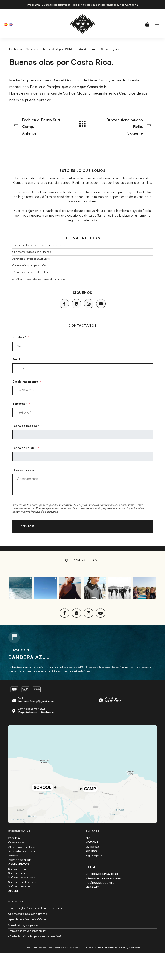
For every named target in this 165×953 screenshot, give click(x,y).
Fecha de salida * (25, 448)
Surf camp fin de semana (22, 882)
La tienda (92, 847)
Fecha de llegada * (27, 425)
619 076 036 (113, 701)
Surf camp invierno (19, 886)
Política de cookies (100, 882)
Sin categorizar (112, 49)
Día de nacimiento (26, 381)
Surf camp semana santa (21, 877)
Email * (18, 359)
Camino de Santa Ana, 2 (36, 710)
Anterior (41, 126)
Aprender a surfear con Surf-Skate (31, 258)
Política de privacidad (44, 511)
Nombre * (20, 337)
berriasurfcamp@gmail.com (36, 701)
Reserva (91, 851)
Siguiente (125, 126)
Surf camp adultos (18, 873)
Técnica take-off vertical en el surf (31, 272)
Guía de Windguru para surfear (29, 265)
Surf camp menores (19, 868)
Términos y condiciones (103, 878)
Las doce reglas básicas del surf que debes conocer (40, 245)
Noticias (92, 842)
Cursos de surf (19, 860)
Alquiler (14, 890)
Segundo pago (94, 855)
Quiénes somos (16, 842)
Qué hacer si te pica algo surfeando (31, 251)
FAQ (88, 838)
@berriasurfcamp (82, 560)
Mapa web (92, 887)
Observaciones (23, 470)
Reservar (13, 855)
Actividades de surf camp (22, 851)
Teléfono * (21, 403)
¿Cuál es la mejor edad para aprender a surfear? (38, 278)
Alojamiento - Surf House (22, 847)
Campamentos (18, 864)
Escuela (14, 838)
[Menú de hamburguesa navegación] (157, 24)
